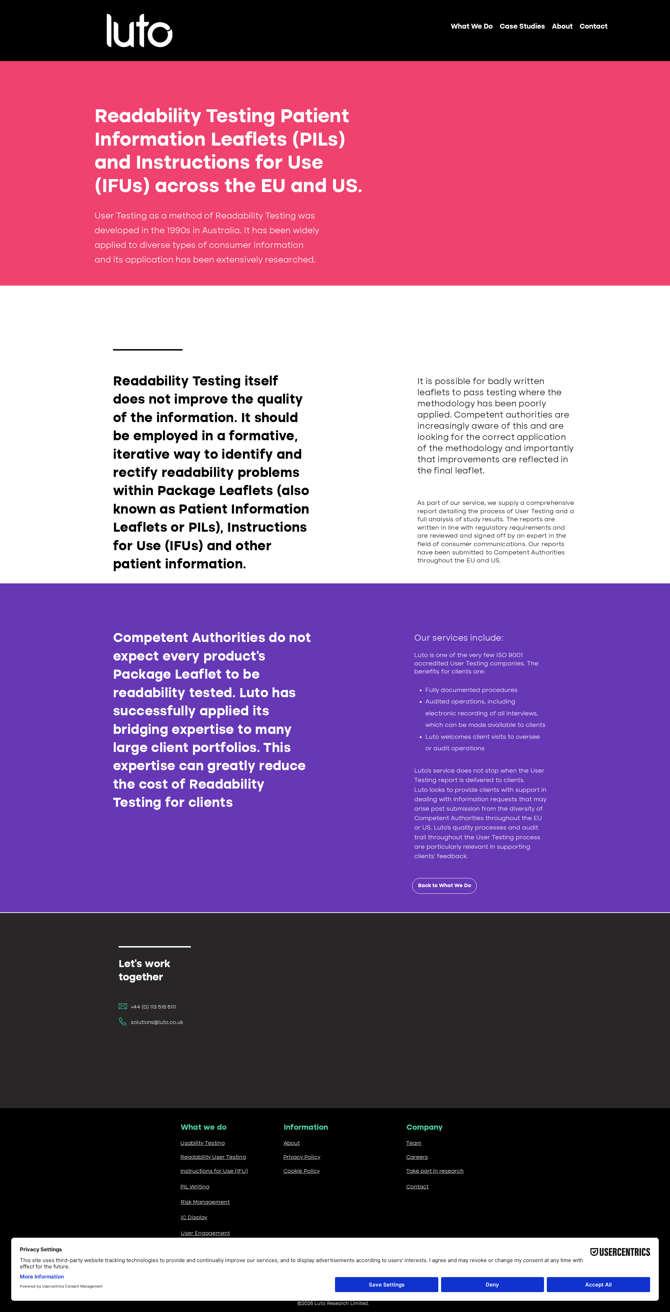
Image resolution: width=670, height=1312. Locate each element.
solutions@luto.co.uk (157, 1022)
